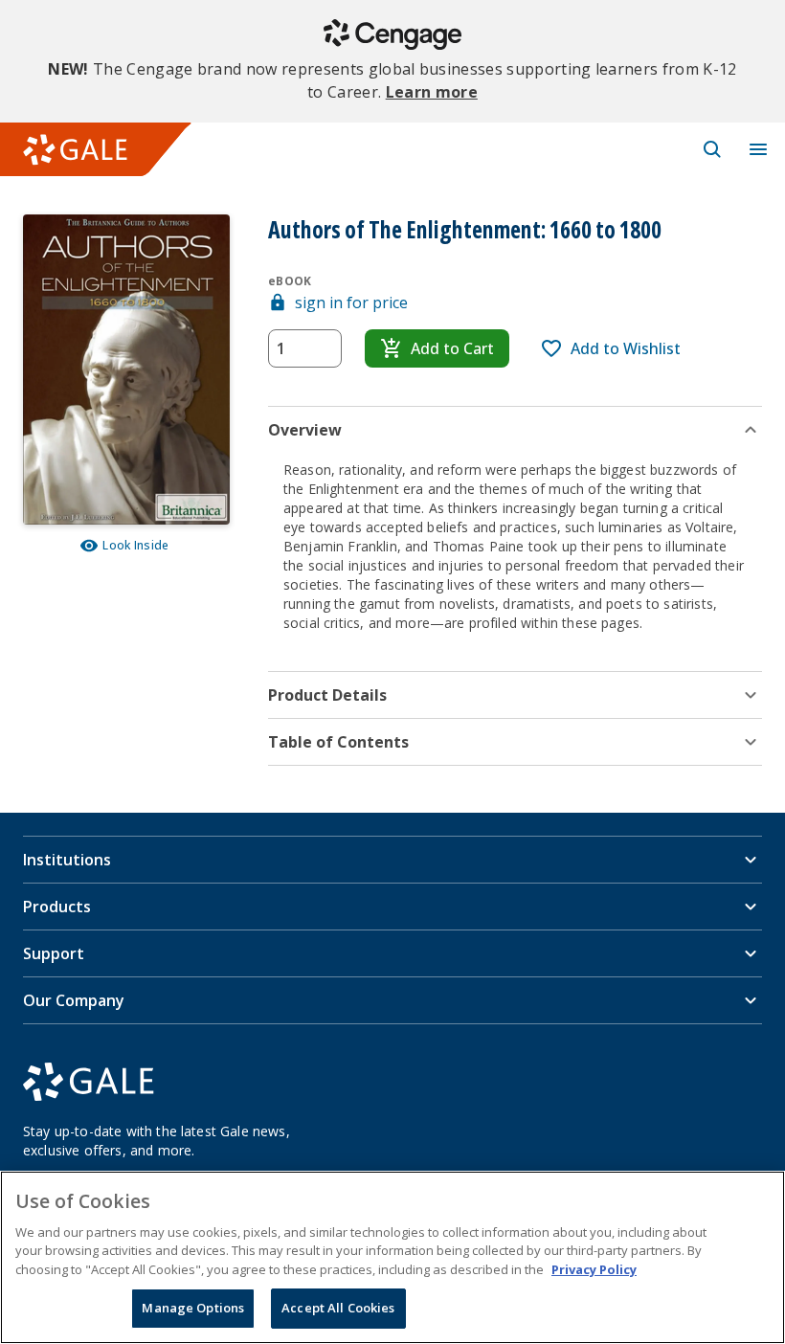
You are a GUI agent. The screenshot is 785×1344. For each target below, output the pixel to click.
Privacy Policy (594, 1269)
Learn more (432, 91)
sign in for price (351, 302)
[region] (392, 1257)
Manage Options (193, 1307)
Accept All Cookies (337, 1307)
